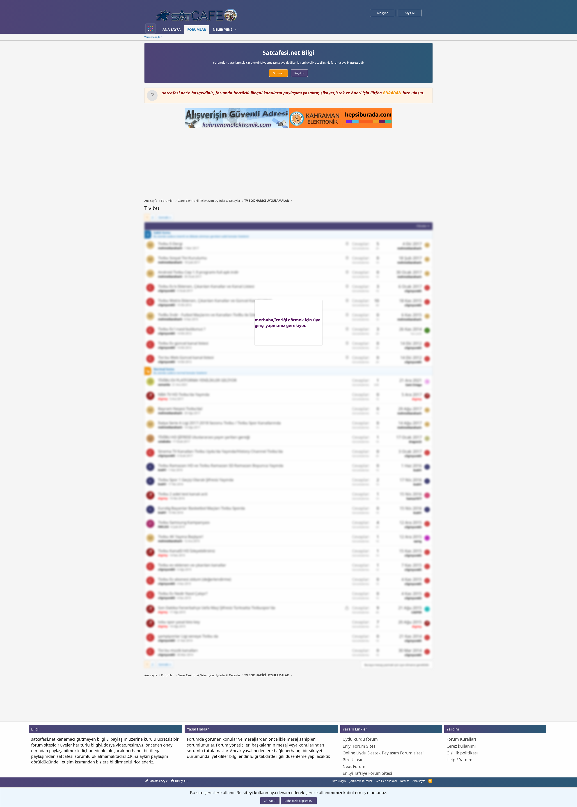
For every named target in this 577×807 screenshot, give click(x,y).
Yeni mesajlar (153, 37)
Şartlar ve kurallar (360, 781)
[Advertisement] (288, 163)
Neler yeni (222, 29)
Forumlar (196, 29)
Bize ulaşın (339, 781)
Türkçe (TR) (181, 781)
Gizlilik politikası (386, 781)
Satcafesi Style (158, 781)
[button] (235, 29)
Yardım (404, 781)
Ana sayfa (172, 29)
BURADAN (392, 92)
